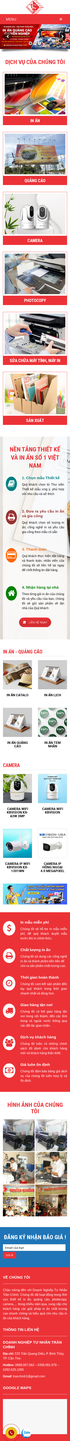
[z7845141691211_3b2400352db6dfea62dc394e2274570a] (19, 1200)
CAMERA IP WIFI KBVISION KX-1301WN (17, 867)
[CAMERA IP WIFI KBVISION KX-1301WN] (17, 843)
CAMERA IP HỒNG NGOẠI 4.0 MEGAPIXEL (52, 867)
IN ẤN (35, 120)
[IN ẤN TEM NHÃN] (52, 722)
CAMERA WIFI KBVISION (52, 810)
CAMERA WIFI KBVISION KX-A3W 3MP (17, 812)
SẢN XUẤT (35, 420)
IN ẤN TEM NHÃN (52, 744)
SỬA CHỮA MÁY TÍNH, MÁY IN (35, 360)
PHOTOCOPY (35, 300)
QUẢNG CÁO (35, 180)
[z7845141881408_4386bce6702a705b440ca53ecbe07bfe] (51, 1200)
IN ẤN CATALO (17, 695)
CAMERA (35, 240)
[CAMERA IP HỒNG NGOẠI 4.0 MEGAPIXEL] (52, 843)
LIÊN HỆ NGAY (38, 622)
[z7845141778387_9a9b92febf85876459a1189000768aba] (51, 1135)
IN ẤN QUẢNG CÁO (17, 744)
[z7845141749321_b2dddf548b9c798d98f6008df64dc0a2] (19, 1135)
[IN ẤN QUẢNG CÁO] (17, 722)
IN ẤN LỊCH (52, 695)
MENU (11, 19)
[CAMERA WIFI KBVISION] (52, 788)
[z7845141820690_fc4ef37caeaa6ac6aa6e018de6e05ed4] (19, 1168)
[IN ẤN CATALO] (17, 674)
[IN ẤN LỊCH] (52, 674)
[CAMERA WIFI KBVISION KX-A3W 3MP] (17, 788)
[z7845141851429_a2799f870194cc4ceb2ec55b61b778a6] (51, 1168)
